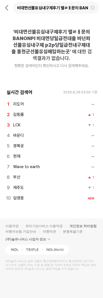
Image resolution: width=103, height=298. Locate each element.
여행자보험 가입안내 (20, 231)
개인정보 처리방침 (83, 226)
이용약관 (12, 226)
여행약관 (49, 231)
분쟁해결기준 (73, 231)
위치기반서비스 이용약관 (44, 226)
